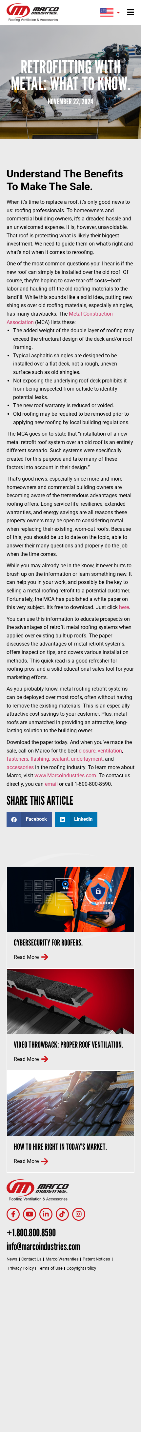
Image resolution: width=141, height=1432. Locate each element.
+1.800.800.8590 (31, 1232)
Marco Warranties (62, 1259)
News (12, 1259)
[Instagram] (78, 1214)
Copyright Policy (81, 1268)
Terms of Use (50, 1268)
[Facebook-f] (13, 1214)
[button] (29, 819)
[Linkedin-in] (45, 1214)
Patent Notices (96, 1259)
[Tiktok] (62, 1214)
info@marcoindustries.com (43, 1246)
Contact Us (31, 1259)
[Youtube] (29, 1214)
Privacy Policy (21, 1268)
